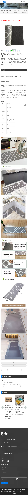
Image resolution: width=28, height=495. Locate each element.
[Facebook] (4, 453)
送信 (5, 482)
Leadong (14, 493)
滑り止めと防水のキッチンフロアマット (11, 370)
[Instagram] (9, 453)
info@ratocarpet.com (12, 446)
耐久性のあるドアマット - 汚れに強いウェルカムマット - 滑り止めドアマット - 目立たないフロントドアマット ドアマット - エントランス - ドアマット (9, 413)
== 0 (4, 380)
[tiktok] (2, 453)
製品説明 (4, 70)
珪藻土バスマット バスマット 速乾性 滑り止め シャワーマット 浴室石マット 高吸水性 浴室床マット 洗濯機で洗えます (19, 411)
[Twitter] (7, 453)
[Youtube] (11, 453)
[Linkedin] (6, 453)
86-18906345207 (12, 439)
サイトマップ (16, 491)
